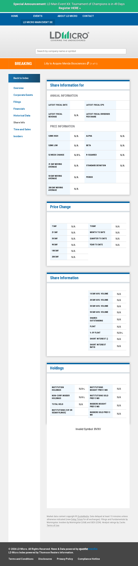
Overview (18, 88)
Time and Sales (22, 129)
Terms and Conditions (20, 559)
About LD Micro (67, 16)
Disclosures (45, 559)
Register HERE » (70, 8)
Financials (19, 108)
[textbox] (82, 51)
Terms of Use (53, 525)
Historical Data (21, 115)
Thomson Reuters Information (56, 552)
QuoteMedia (83, 516)
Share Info (19, 122)
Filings (17, 102)
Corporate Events (23, 95)
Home (14, 16)
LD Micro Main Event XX (38, 22)
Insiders (18, 136)
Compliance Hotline (89, 559)
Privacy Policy (65, 559)
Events (37, 16)
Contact (88, 16)
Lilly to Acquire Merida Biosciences (65, 63)
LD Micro (22, 549)
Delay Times (77, 519)
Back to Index (20, 78)
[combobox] (80, 51)
